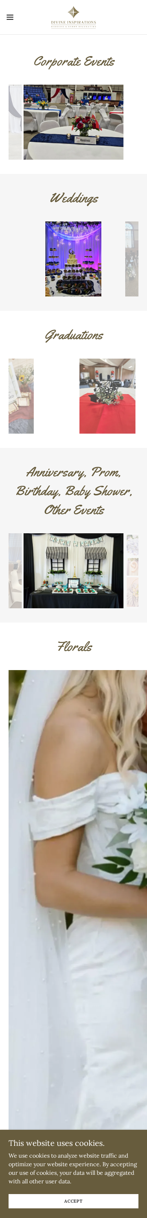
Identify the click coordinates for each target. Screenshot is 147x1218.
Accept (73, 1201)
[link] (73, 17)
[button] (13, 17)
